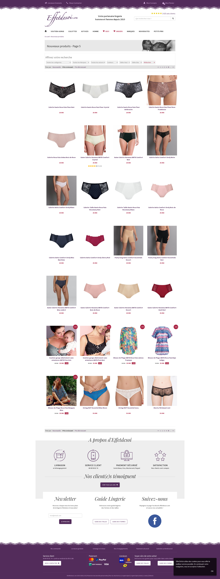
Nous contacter (51, 563)
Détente (151, 575)
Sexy (107, 31)
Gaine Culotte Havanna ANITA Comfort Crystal (95, 158)
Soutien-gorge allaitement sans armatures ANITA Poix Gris (61, 359)
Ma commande (56, 549)
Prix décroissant (80, 67)
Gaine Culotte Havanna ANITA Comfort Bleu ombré (61, 309)
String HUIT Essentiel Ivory (128, 408)
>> (173, 67)
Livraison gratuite (77, 549)
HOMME (96, 31)
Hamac (118, 575)
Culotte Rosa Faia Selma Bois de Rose (61, 157)
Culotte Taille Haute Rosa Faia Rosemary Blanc (128, 208)
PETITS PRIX (158, 31)
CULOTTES (72, 31)
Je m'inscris (65, 522)
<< (158, 67)
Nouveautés (57, 67)
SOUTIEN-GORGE (57, 31)
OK (212, 571)
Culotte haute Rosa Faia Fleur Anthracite (128, 108)
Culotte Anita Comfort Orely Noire (162, 157)
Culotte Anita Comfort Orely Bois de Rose (162, 208)
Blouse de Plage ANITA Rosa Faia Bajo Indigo (162, 359)
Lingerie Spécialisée (136, 575)
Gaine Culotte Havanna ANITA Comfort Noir (128, 158)
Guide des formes (118, 522)
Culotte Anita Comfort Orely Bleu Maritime (61, 259)
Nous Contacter (75, 3)
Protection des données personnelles (97, 575)
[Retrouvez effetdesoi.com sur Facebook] (154, 521)
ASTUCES (84, 31)
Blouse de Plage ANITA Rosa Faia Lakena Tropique (128, 359)
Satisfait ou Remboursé (164, 549)
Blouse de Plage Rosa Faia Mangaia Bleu (61, 409)
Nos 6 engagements (121, 549)
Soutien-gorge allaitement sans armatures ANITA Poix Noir (95, 359)
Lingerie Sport (126, 575)
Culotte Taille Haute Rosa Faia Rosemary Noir (95, 208)
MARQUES (131, 31)
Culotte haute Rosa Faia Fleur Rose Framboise (162, 108)
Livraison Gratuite (55, 3)
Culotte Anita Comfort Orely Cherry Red (95, 258)
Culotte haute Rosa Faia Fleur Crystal (95, 107)
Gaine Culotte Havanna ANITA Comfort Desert (128, 309)
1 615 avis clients (168, 13)
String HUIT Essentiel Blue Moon (95, 408)
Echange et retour (99, 549)
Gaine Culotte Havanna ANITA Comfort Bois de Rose (95, 309)
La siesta (145, 575)
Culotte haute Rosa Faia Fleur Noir (61, 107)
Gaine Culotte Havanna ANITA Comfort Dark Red (162, 309)
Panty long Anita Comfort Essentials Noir (162, 259)
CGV (85, 575)
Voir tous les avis (109, 485)
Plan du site (112, 575)
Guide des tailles (101, 522)
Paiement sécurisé (142, 549)
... (170, 67)
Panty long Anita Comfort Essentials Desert (128, 259)
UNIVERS (119, 31)
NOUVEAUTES (144, 31)
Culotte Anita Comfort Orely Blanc (61, 207)
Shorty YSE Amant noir (162, 408)
